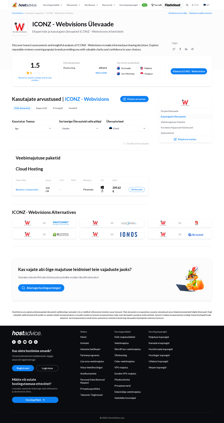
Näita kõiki (101, 73)
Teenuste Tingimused (91, 394)
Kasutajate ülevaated (173, 116)
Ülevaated (72, 5)
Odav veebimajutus (124, 361)
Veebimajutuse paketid (173, 121)
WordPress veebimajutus (127, 349)
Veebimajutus (121, 343)
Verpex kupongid (157, 367)
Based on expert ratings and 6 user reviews (35, 78)
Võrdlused (89, 5)
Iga (16, 128)
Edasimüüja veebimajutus (127, 391)
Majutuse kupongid (159, 336)
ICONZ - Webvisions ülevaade (73, 24)
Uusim (65, 128)
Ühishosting (120, 355)
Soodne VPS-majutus (125, 373)
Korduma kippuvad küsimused (177, 127)
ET (208, 5)
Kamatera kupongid (159, 343)
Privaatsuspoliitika (90, 388)
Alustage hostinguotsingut (44, 288)
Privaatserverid (122, 385)
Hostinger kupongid (159, 355)
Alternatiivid (167, 132)
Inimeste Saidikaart (90, 349)
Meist (83, 336)
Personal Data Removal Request (92, 381)
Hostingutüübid (51, 5)
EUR (195, 5)
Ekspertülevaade (169, 111)
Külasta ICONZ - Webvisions (189, 71)
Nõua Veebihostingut (91, 367)
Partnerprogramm (89, 355)
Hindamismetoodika (178, 13)
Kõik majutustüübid (124, 336)
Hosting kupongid (132, 5)
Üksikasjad (136, 189)
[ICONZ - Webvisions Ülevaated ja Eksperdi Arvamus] (174, 49)
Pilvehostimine (122, 379)
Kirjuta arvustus (136, 98)
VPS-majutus (121, 367)
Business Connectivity (27, 189)
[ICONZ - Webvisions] (19, 27)
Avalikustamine (88, 373)
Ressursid (107, 5)
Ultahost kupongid (158, 361)
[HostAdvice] (24, 5)
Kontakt (84, 343)
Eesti (116, 128)
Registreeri (23, 368)
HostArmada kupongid (161, 349)
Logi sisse (47, 368)
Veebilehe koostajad (125, 397)
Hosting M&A (33, 399)
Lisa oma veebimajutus (92, 361)
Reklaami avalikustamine (200, 13)
